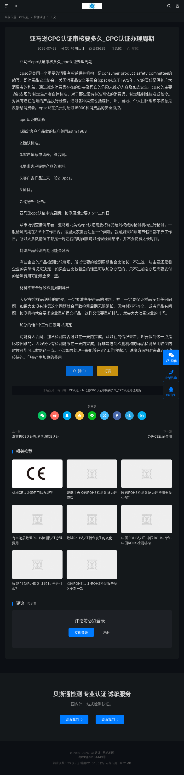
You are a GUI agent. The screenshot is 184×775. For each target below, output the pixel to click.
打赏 (107, 371)
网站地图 (108, 753)
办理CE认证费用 (160, 436)
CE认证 (92, 6)
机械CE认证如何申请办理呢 (32, 492)
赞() (133, 48)
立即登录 (81, 632)
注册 (106, 632)
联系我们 (74, 719)
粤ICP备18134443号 (92, 757)
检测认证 (39, 17)
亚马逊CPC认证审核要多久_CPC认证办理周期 (92, 38)
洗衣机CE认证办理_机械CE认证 (35, 436)
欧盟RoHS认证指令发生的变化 (89, 538)
